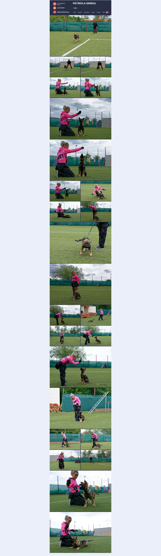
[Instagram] (76, 8)
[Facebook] (73, 8)
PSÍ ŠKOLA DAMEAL (84, 3)
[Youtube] (75, 8)
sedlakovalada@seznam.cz (63, 12)
